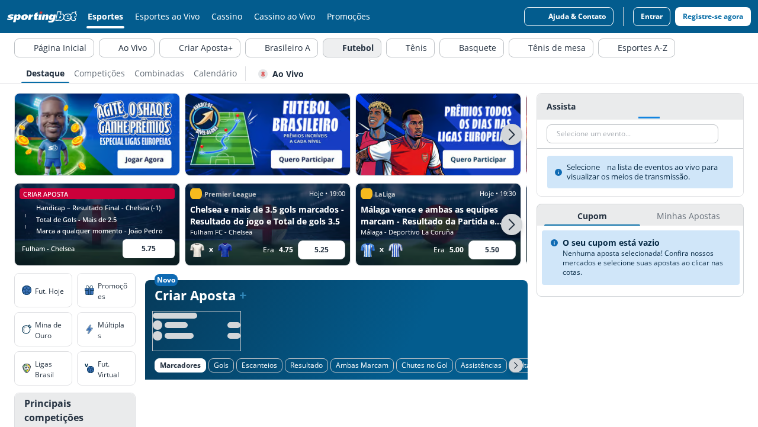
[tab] (45, 72)
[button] (511, 134)
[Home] (44, 16)
